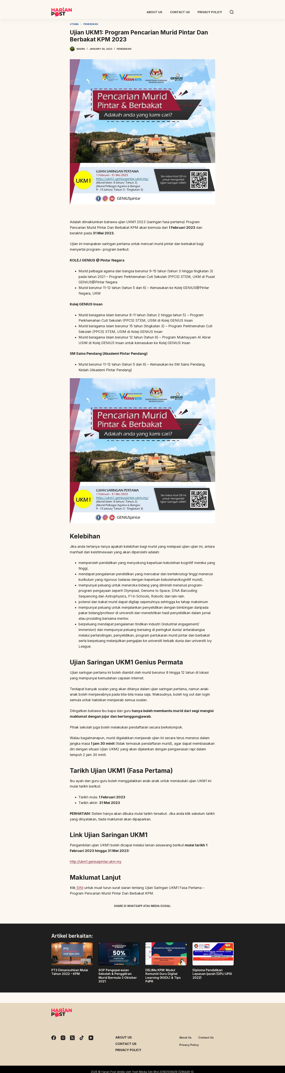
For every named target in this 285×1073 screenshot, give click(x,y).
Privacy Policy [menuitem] (210, 12)
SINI (79, 888)
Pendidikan (124, 48)
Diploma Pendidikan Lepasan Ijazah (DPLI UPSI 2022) (212, 973)
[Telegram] (149, 915)
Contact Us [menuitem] (180, 12)
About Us (123, 1037)
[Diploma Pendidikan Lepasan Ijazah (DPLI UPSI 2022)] (213, 954)
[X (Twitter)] (135, 915)
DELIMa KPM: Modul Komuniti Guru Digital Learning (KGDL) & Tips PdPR (163, 975)
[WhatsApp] (163, 915)
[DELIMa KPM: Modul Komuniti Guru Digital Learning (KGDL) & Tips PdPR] (166, 954)
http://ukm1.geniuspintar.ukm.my (95, 862)
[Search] (232, 12)
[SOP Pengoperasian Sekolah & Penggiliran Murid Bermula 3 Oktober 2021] (119, 954)
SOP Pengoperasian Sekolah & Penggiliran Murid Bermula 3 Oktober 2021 (117, 975)
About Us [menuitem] (154, 12)
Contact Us (125, 1044)
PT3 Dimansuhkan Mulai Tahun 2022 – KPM (69, 972)
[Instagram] (63, 1037)
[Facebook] (122, 915)
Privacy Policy (128, 1050)
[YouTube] (91, 1037)
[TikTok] (81, 1037)
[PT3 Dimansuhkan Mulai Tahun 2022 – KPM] (72, 954)
